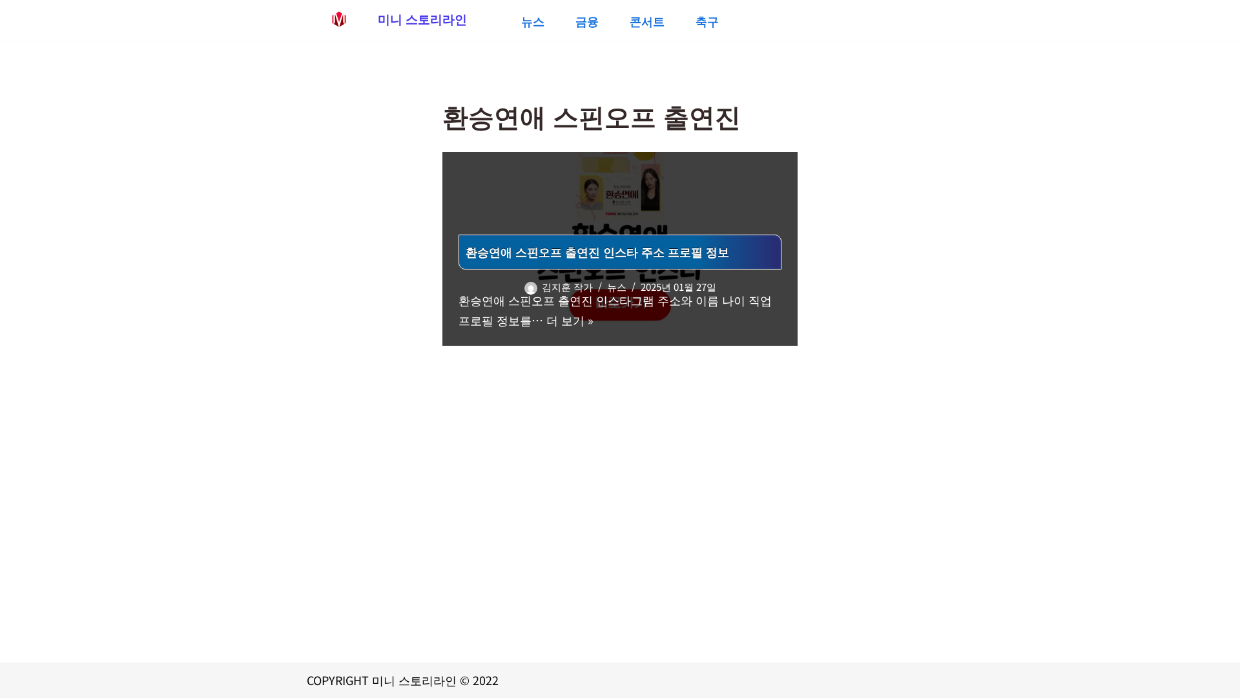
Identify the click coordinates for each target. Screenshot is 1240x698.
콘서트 (647, 20)
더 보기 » (570, 320)
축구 (707, 20)
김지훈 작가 (567, 286)
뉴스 (532, 20)
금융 (587, 20)
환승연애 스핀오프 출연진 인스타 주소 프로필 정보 (597, 251)
